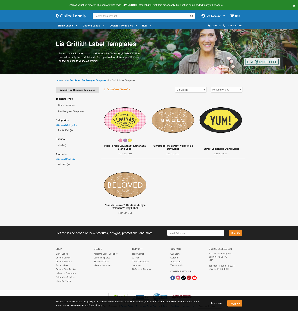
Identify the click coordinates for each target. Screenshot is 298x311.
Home (59, 80)
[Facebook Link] (173, 277)
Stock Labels (62, 265)
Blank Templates (66, 104)
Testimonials (176, 265)
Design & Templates (121, 25)
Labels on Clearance (66, 273)
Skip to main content (11, 2)
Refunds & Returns (141, 269)
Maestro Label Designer (105, 253)
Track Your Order (140, 261)
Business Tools (101, 261)
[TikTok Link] (183, 277)
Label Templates (72, 80)
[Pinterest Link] (189, 277)
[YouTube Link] (194, 277)
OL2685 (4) (64, 164)
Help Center (138, 253)
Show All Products (66, 159)
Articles (135, 257)
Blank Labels (66, 25)
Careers (174, 257)
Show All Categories (67, 125)
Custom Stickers (64, 261)
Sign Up (235, 232)
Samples (136, 265)
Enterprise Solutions (65, 277)
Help (144, 25)
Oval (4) (62, 145)
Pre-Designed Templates (94, 80)
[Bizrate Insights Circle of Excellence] (166, 293)
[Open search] (192, 16)
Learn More (217, 303)
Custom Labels (91, 25)
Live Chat (216, 25)
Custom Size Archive (66, 269)
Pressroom (175, 261)
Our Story (175, 253)
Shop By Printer (63, 280)
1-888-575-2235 (234, 25)
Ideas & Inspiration (103, 265)
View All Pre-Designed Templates (77, 89)
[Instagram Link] (178, 277)
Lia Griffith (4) (65, 130)
